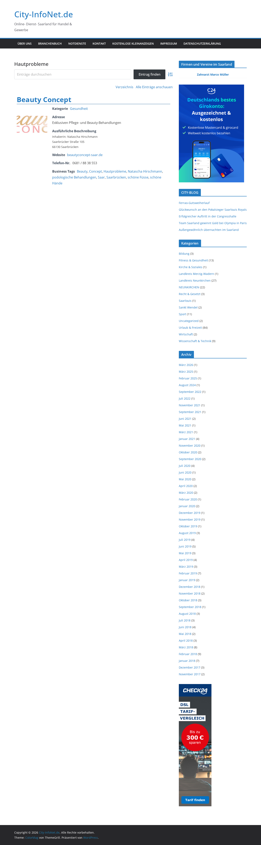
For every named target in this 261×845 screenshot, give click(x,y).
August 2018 (187, 614)
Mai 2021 (185, 425)
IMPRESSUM (168, 43)
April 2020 (186, 486)
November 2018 (189, 593)
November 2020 (189, 445)
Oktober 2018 (188, 600)
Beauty (82, 171)
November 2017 (189, 674)
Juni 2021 (185, 419)
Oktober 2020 (188, 452)
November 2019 (189, 519)
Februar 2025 (188, 378)
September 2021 (190, 412)
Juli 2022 (184, 398)
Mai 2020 (185, 479)
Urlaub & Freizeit (190, 327)
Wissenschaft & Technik (195, 341)
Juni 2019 (185, 546)
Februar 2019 (188, 573)
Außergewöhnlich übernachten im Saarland (209, 230)
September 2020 (190, 459)
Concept (95, 171)
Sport (182, 314)
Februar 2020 (188, 499)
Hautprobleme (115, 171)
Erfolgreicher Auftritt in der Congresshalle (207, 216)
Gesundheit (79, 108)
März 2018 (186, 647)
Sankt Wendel (188, 307)
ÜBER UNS (25, 43)
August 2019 (187, 533)
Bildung (184, 254)
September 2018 (190, 607)
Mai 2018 (185, 634)
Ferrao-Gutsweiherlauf (194, 203)
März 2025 (186, 371)
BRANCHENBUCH (50, 43)
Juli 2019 (184, 540)
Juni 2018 (185, 627)
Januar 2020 (187, 506)
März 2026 (186, 365)
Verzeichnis (124, 87)
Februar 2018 (188, 654)
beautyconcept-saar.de (85, 155)
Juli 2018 (184, 620)
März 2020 (186, 493)
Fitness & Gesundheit (193, 260)
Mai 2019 (185, 553)
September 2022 (190, 392)
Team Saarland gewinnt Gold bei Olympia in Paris (213, 223)
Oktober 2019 (188, 526)
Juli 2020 (184, 466)
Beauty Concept (44, 99)
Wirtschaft (186, 334)
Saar (101, 177)
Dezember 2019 (189, 513)
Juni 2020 (185, 472)
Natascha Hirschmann (145, 171)
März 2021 (186, 432)
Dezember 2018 (189, 587)
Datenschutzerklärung (202, 43)
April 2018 (186, 640)
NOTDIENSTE (77, 43)
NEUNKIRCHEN (189, 287)
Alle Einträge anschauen (154, 87)
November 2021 (189, 405)
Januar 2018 (187, 661)
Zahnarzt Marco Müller (213, 74)
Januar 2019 (187, 580)
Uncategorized (189, 321)
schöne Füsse (138, 177)
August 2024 (187, 385)
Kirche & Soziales (190, 267)
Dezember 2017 (189, 667)
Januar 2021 (187, 439)
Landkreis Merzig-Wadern (196, 274)
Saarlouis (185, 301)
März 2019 (186, 566)
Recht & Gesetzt (189, 294)
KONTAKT (99, 43)
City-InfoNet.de (43, 14)
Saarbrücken (116, 177)
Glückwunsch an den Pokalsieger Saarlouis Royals (213, 210)
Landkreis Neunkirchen (195, 280)
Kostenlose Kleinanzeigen (133, 43)
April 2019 (186, 560)
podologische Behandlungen (74, 177)
